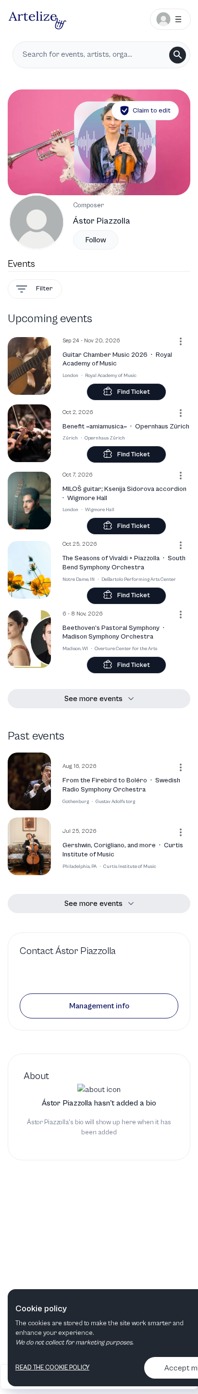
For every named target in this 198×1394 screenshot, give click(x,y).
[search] (177, 55)
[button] (99, 1005)
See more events (93, 698)
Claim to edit (152, 110)
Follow (95, 240)
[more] (180, 341)
